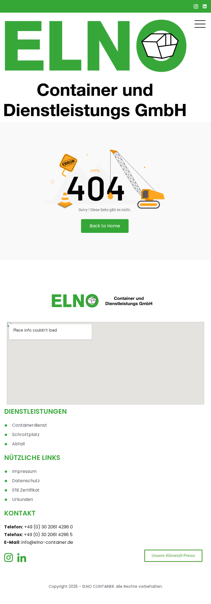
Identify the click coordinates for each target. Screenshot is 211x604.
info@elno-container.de (47, 542)
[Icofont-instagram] (196, 6)
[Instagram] (9, 557)
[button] (105, 226)
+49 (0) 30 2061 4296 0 (48, 527)
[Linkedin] (204, 6)
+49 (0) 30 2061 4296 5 (48, 534)
